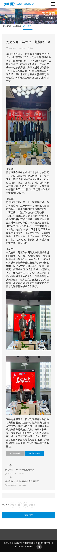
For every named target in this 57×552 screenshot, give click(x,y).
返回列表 (17, 453)
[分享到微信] (13, 504)
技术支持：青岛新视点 (24, 547)
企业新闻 (17, 26)
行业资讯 (27, 26)
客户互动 (7, 26)
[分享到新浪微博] (25, 504)
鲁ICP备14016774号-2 (44, 543)
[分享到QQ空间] (32, 504)
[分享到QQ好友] (19, 504)
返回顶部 (36, 453)
